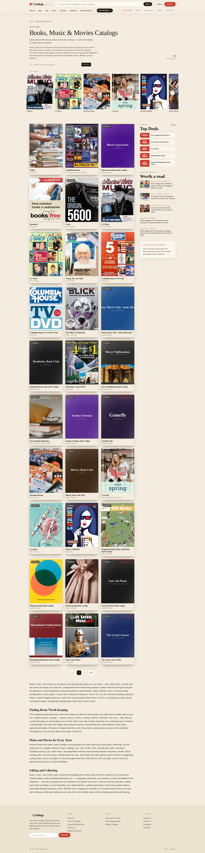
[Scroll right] (172, 93)
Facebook (147, 818)
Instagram (147, 824)
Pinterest (146, 828)
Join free (170, 4)
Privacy (173, 849)
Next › (91, 673)
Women (32, 11)
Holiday (137, 10)
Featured (73, 11)
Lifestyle (63, 11)
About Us (70, 818)
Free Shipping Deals (113, 821)
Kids (47, 11)
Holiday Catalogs (111, 824)
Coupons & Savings (112, 818)
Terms (166, 849)
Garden (159, 10)
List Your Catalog (73, 821)
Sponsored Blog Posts (75, 824)
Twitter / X (147, 821)
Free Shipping (148, 10)
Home (54, 11)
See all (173, 124)
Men (40, 11)
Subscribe (64, 835)
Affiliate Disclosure (74, 831)
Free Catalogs (104, 10)
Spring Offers (169, 10)
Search (147, 4)
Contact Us (71, 828)
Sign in (159, 4)
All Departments (86, 11)
